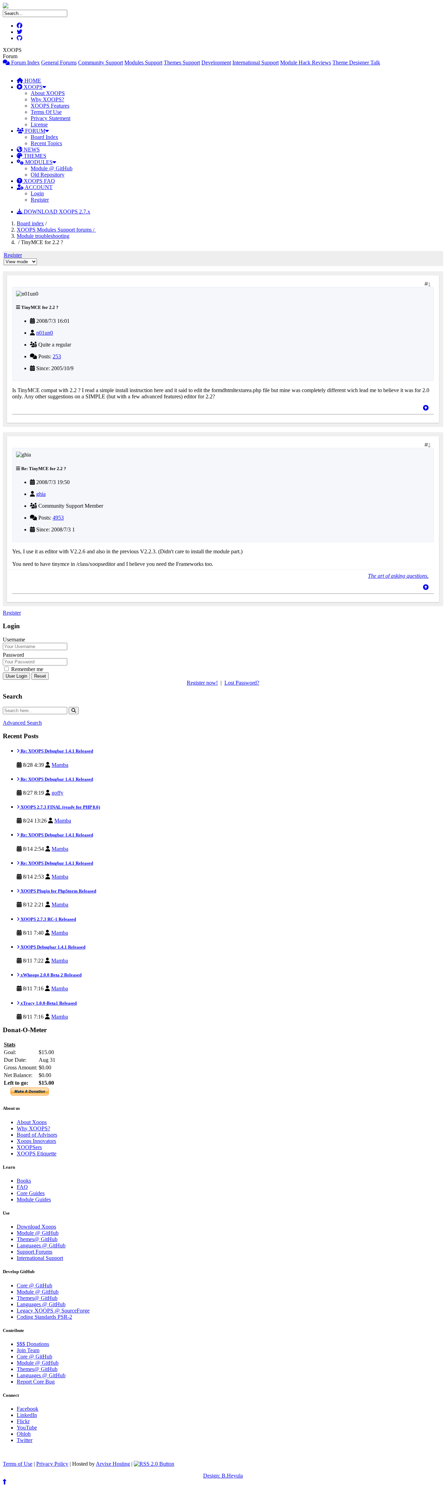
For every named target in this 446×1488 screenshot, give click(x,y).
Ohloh (24, 1434)
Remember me (26, 669)
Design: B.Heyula (223, 1476)
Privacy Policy (52, 1464)
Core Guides (31, 1193)
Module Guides (34, 1199)
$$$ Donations (33, 1344)
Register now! (202, 683)
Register (40, 200)
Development (216, 62)
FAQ (22, 1187)
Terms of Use (17, 1464)
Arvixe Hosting (113, 1464)
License (39, 124)
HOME (32, 81)
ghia (41, 494)
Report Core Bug (36, 1382)
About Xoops (32, 1122)
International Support (255, 62)
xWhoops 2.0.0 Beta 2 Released (51, 974)
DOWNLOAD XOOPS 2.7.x (56, 212)
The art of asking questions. (398, 576)
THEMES (34, 156)
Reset (40, 676)
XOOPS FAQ (38, 181)
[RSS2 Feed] (154, 1464)
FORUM (34, 131)
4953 (58, 518)
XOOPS (32, 87)
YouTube (27, 1428)
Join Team (28, 1350)
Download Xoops (36, 1227)
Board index (30, 223)
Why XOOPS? (47, 99)
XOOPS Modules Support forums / (56, 230)
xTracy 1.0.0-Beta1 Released (48, 1003)
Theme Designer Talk (356, 62)
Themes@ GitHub (37, 1239)
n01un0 (44, 333)
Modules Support (143, 62)
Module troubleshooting (43, 236)
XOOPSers (29, 1147)
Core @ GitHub (34, 1285)
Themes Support (182, 62)
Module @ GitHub (51, 168)
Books (24, 1181)
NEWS (31, 150)
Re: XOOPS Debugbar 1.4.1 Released (56, 751)
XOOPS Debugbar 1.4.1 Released (52, 947)
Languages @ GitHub (41, 1245)
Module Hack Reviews (305, 62)
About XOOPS (48, 93)
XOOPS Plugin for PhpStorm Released (58, 891)
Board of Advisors (37, 1135)
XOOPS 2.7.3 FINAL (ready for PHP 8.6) (60, 807)
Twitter (24, 1440)
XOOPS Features (50, 106)
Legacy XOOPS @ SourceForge (53, 1311)
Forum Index (25, 62)
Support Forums (34, 1252)
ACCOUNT (38, 187)
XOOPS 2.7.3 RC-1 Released (48, 919)
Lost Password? (241, 683)
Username (14, 639)
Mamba (60, 765)
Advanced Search (22, 723)
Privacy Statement (50, 118)
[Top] (426, 408)
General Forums (59, 62)
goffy (57, 793)
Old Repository (47, 175)
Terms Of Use (46, 112)
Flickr (23, 1421)
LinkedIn (27, 1415)
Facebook (27, 1409)
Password (13, 655)
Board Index (44, 137)
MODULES (38, 162)
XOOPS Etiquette (36, 1153)
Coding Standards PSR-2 (44, 1317)
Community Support (100, 62)
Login (37, 193)
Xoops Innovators (36, 1141)
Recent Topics (46, 143)
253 (57, 356)
